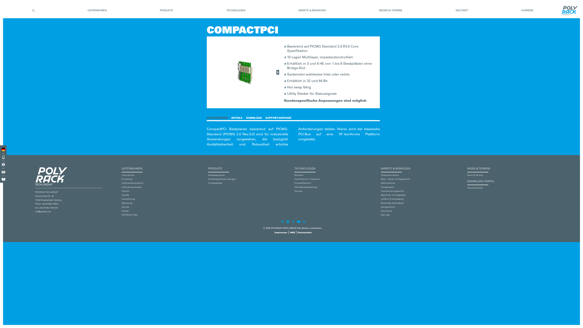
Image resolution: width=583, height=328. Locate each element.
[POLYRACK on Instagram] (304, 222)
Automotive (386, 211)
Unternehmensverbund (132, 183)
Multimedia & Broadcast (392, 203)
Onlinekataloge (215, 183)
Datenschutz (305, 233)
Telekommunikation (390, 175)
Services (298, 191)
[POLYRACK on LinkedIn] (288, 222)
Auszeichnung (128, 199)
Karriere (527, 10)
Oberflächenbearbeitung (305, 187)
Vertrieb (125, 207)
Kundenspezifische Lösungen (222, 179)
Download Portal (475, 188)
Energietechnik (388, 207)
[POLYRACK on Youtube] (298, 222)
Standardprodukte (216, 175)
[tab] (217, 118)
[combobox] (3, 149)
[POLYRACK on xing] (282, 222)
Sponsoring (127, 203)
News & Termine (475, 175)
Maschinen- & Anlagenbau (393, 195)
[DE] (3, 149)
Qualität (125, 195)
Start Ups (385, 215)
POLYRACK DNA (130, 215)
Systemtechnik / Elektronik (307, 179)
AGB (292, 233)
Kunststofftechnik (302, 183)
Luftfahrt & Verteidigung (392, 199)
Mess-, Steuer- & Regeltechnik (395, 179)
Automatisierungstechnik (392, 191)
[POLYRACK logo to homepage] (77, 176)
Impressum (281, 233)
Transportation (387, 187)
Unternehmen (128, 175)
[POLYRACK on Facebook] (293, 222)
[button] (33, 10)
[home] (569, 10)
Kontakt (125, 211)
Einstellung (127, 179)
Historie (125, 191)
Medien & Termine (390, 10)
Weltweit (462, 10)
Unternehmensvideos (132, 187)
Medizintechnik (388, 183)
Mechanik (298, 175)
